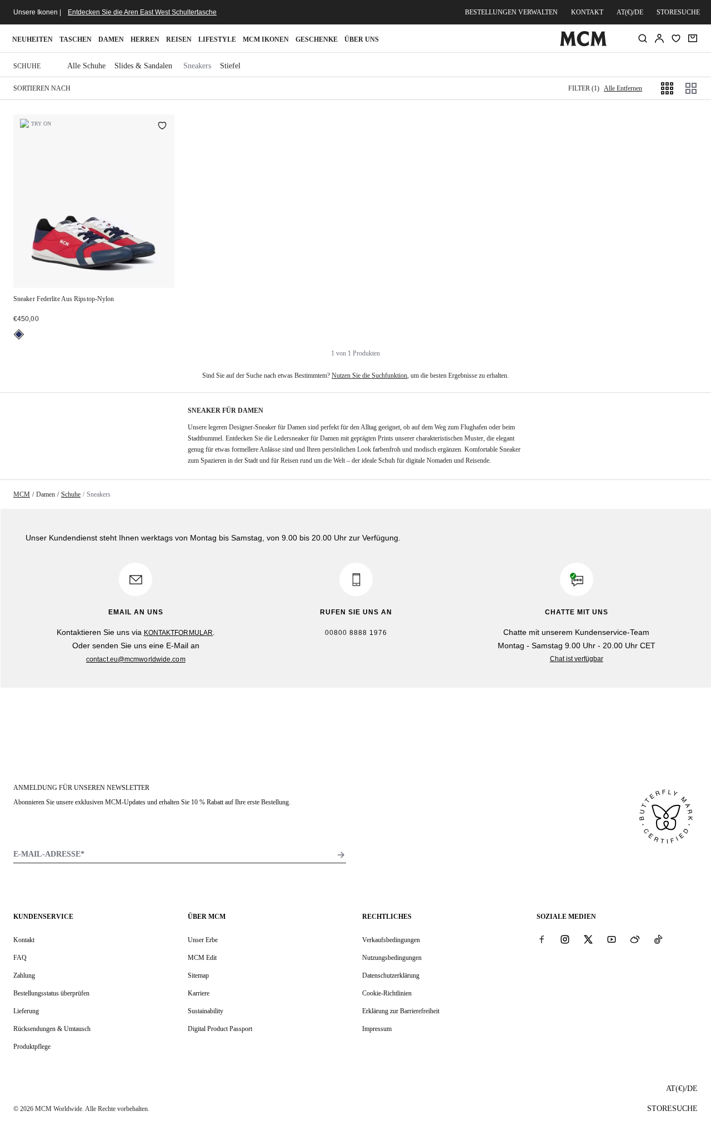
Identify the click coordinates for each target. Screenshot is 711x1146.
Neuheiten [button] (32, 39)
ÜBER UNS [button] (361, 39)
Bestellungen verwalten (511, 12)
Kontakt (587, 12)
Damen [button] (111, 39)
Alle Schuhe (86, 66)
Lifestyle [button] (217, 39)
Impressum (377, 1029)
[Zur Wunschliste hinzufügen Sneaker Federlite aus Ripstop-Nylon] (162, 126)
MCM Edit (202, 958)
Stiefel (230, 66)
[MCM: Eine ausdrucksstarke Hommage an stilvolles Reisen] (583, 43)
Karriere (198, 993)
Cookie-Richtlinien (387, 993)
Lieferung (26, 1011)
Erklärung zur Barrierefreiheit (400, 1011)
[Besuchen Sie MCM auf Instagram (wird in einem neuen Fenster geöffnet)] (565, 939)
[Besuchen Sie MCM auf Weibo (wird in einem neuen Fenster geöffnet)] (635, 939)
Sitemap (198, 975)
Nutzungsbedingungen (392, 958)
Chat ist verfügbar (576, 659)
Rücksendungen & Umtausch (52, 1029)
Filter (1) (583, 88)
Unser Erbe (203, 940)
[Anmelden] (659, 38)
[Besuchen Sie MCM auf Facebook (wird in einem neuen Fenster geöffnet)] (542, 939)
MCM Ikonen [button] (266, 39)
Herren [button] (145, 39)
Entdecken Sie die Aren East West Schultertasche (142, 12)
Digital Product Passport (220, 1029)
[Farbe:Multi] (18, 334)
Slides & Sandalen (143, 66)
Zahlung (24, 975)
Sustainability (205, 1011)
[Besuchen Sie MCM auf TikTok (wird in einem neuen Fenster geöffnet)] (658, 939)
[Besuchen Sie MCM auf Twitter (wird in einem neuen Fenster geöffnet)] (588, 939)
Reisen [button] (179, 39)
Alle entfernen (623, 88)
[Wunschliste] (676, 38)
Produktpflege (32, 1046)
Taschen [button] (75, 39)
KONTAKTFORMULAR (178, 633)
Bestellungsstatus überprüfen (51, 993)
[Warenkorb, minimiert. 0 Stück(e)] (693, 38)
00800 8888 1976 (356, 633)
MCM (21, 494)
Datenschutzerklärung (390, 975)
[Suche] (643, 38)
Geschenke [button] (317, 39)
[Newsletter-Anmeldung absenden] (341, 855)
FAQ (20, 958)
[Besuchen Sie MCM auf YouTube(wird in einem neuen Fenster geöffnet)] (612, 939)
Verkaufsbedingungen (391, 940)
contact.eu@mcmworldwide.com (136, 659)
